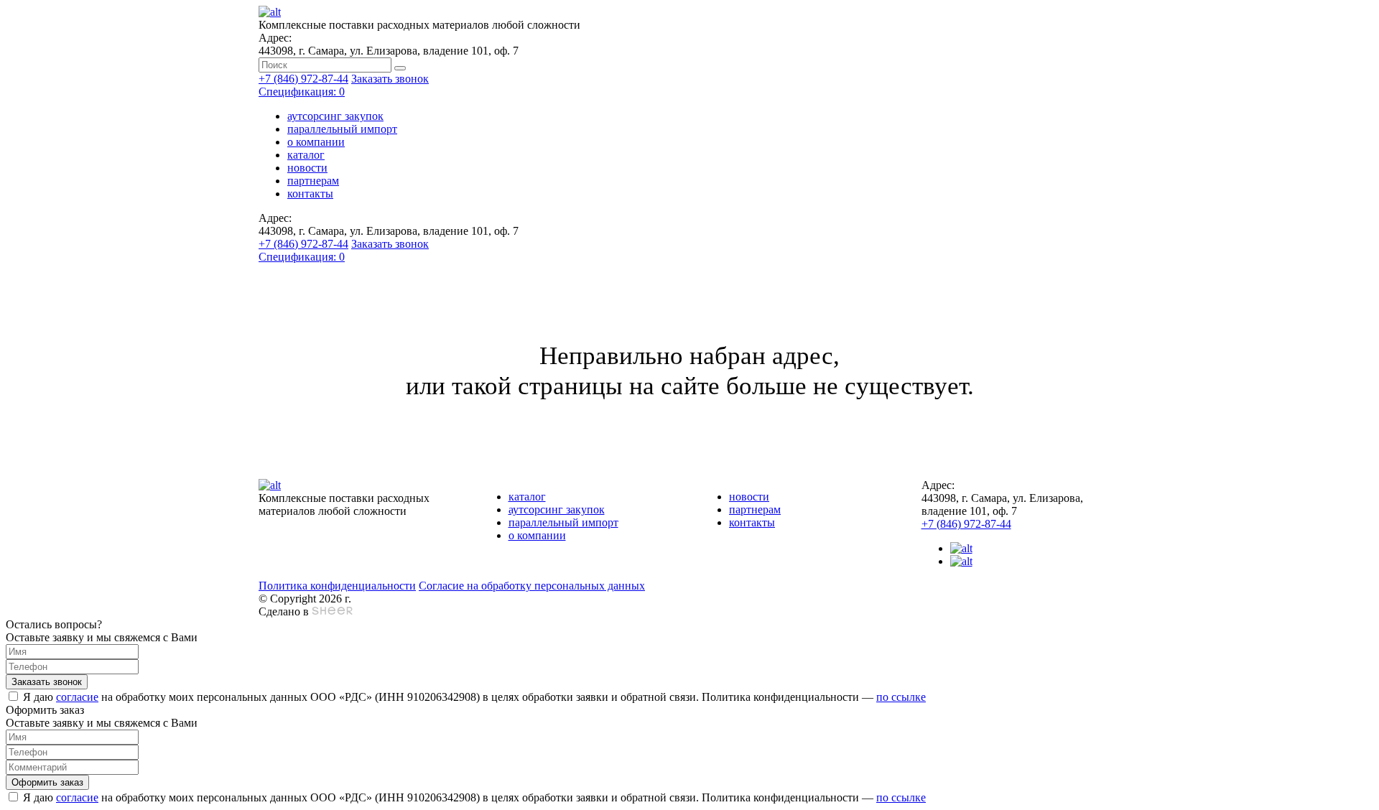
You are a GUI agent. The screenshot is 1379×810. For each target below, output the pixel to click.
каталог (306, 155)
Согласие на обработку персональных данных (532, 585)
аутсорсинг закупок (335, 116)
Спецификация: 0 (302, 91)
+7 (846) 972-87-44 (303, 79)
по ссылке (901, 697)
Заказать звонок (390, 79)
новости (307, 168)
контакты (310, 193)
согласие (77, 697)
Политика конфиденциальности (337, 585)
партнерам (313, 180)
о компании (316, 142)
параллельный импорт (342, 129)
